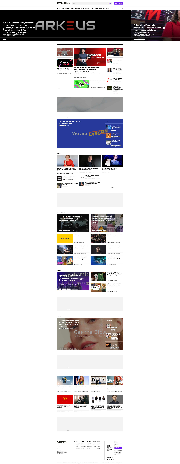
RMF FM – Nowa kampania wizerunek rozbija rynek (81, 235)
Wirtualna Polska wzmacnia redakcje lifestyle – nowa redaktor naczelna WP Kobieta (117, 60)
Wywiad (82, 448)
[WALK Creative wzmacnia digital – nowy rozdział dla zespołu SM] (90, 161)
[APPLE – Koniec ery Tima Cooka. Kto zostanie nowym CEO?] (59, 185)
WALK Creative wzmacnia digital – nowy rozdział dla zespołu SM (88, 169)
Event (88, 444)
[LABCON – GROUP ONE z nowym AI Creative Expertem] (90, 133)
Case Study (114, 145)
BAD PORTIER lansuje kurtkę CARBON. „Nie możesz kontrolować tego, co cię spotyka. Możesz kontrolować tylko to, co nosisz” (98, 407)
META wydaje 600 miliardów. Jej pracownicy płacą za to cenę (109, 169)
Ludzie (117, 63)
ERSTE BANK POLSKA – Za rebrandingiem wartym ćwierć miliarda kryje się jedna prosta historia (113, 387)
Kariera (117, 73)
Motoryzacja (66, 54)
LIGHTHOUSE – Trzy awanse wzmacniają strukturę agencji (92, 176)
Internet (119, 136)
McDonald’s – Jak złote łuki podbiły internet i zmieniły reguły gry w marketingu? (63, 406)
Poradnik (94, 446)
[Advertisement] (65, 82)
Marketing (78, 77)
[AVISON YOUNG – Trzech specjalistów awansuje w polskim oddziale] (59, 178)
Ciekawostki (119, 145)
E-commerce (60, 73)
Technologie (78, 448)
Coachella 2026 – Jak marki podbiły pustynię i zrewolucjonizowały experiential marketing (80, 258)
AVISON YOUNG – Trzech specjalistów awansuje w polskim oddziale (69, 177)
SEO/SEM (77, 444)
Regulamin (117, 453)
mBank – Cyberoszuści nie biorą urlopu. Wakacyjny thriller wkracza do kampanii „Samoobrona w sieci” (114, 284)
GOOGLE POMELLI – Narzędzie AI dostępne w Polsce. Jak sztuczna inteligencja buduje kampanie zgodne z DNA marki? (118, 88)
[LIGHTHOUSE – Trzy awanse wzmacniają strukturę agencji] (81, 177)
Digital (75, 77)
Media (81, 77)
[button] (57, 8)
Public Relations (93, 178)
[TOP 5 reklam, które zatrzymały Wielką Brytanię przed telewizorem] (98, 238)
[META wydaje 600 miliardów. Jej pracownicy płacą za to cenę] (112, 161)
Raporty (98, 444)
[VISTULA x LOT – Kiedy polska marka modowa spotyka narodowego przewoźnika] (81, 399)
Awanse (114, 63)
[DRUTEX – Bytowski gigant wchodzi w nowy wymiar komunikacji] (98, 380)
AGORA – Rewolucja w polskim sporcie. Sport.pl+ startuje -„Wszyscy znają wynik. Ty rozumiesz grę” (87, 69)
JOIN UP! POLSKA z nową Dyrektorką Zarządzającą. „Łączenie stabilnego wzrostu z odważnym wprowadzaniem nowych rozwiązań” (118, 70)
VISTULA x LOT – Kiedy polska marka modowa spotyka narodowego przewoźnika (81, 406)
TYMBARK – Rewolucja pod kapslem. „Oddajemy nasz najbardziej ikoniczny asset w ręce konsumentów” (98, 81)
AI (57, 73)
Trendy (103, 230)
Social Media (99, 87)
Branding (94, 230)
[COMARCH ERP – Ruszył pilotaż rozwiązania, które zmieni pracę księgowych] (98, 260)
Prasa (94, 444)
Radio (77, 242)
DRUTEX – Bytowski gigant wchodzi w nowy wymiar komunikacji (97, 386)
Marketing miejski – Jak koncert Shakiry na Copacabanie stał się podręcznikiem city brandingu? (80, 386)
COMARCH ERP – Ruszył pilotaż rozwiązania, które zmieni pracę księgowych (113, 258)
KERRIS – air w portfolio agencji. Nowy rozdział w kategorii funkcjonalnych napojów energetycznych (64, 386)
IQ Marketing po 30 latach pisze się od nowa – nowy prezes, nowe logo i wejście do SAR (66, 169)
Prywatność (116, 452)
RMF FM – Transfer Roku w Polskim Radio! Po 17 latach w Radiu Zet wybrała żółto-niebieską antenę (92, 183)
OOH (94, 443)
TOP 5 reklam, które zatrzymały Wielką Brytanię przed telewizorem (114, 235)
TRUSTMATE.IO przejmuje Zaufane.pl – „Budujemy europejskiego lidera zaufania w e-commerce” (81, 246)
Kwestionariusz (83, 446)
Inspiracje (98, 446)
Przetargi (88, 448)
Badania (98, 443)
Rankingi (98, 448)
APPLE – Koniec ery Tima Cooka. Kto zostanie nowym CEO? (70, 184)
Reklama (68, 230)
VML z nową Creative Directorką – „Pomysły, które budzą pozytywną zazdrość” (113, 246)
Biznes (59, 54)
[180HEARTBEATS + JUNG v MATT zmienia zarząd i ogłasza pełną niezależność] (109, 80)
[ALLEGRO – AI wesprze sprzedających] (114, 135)
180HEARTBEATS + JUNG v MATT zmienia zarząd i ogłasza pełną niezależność (117, 79)
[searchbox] (89, 3)
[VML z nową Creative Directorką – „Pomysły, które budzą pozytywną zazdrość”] (98, 249)
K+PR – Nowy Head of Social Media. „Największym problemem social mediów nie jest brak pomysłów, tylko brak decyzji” (114, 407)
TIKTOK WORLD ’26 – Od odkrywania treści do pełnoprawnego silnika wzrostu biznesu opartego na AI (64, 69)
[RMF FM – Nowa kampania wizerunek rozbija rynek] (65, 238)
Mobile (77, 446)
